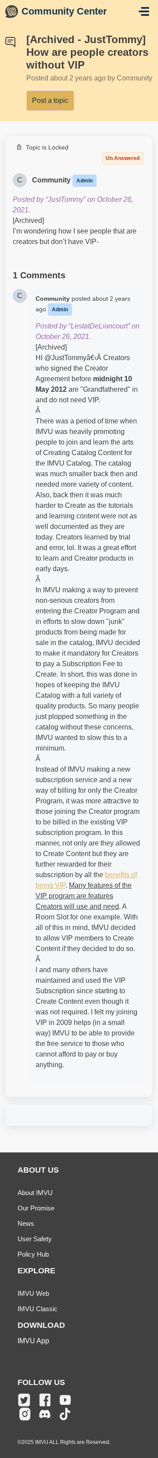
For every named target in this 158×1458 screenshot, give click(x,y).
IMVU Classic (37, 1308)
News (26, 1223)
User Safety (35, 1239)
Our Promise (36, 1208)
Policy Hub (33, 1254)
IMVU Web (33, 1293)
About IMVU (35, 1192)
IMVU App (33, 1341)
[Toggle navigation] (144, 11)
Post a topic (50, 100)
